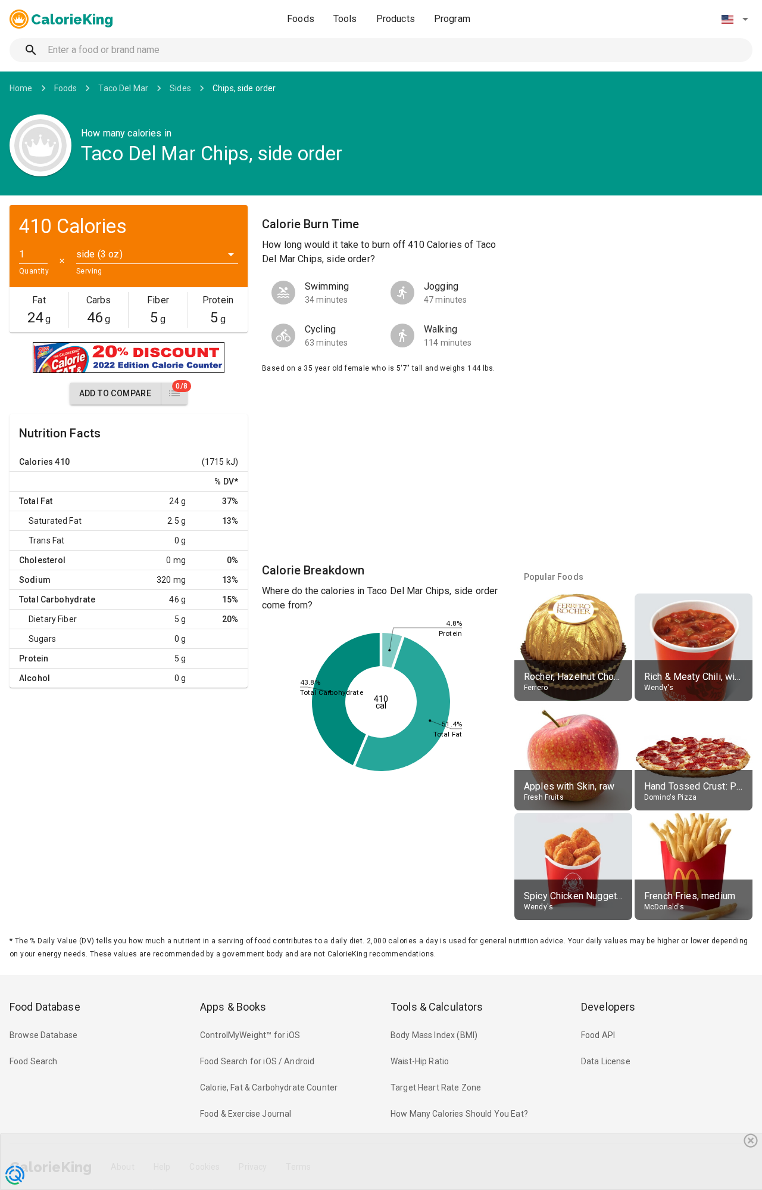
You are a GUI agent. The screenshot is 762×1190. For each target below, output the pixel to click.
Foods (300, 18)
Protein (33, 658)
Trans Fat (46, 540)
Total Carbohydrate (57, 599)
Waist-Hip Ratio (420, 1061)
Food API (598, 1035)
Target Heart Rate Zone (436, 1087)
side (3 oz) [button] (99, 254)
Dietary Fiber (53, 619)
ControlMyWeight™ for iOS (250, 1035)
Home (21, 88)
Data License (605, 1061)
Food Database (45, 1007)
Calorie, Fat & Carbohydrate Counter (269, 1087)
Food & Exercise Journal (245, 1113)
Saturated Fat (55, 521)
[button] (734, 19)
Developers (608, 1007)
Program (452, 18)
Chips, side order (244, 88)
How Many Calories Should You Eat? (459, 1113)
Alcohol (34, 678)
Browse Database (43, 1035)
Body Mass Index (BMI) (434, 1035)
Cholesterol (42, 560)
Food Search (34, 1061)
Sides (180, 88)
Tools (345, 18)
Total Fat (35, 501)
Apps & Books (233, 1007)
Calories (36, 462)
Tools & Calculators (437, 1007)
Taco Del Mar (123, 88)
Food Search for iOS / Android (257, 1061)
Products (395, 18)
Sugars (42, 639)
